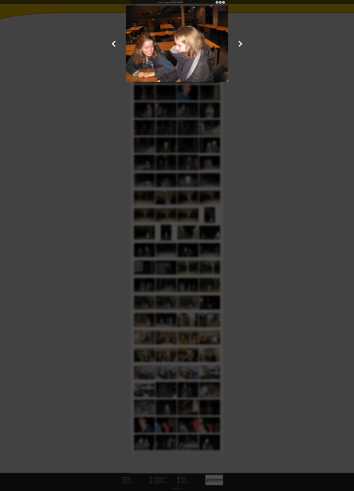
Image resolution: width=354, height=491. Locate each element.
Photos (160, 2)
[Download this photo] (217, 2)
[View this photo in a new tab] (220, 2)
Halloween (180, 2)
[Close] (223, 2)
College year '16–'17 (169, 2)
